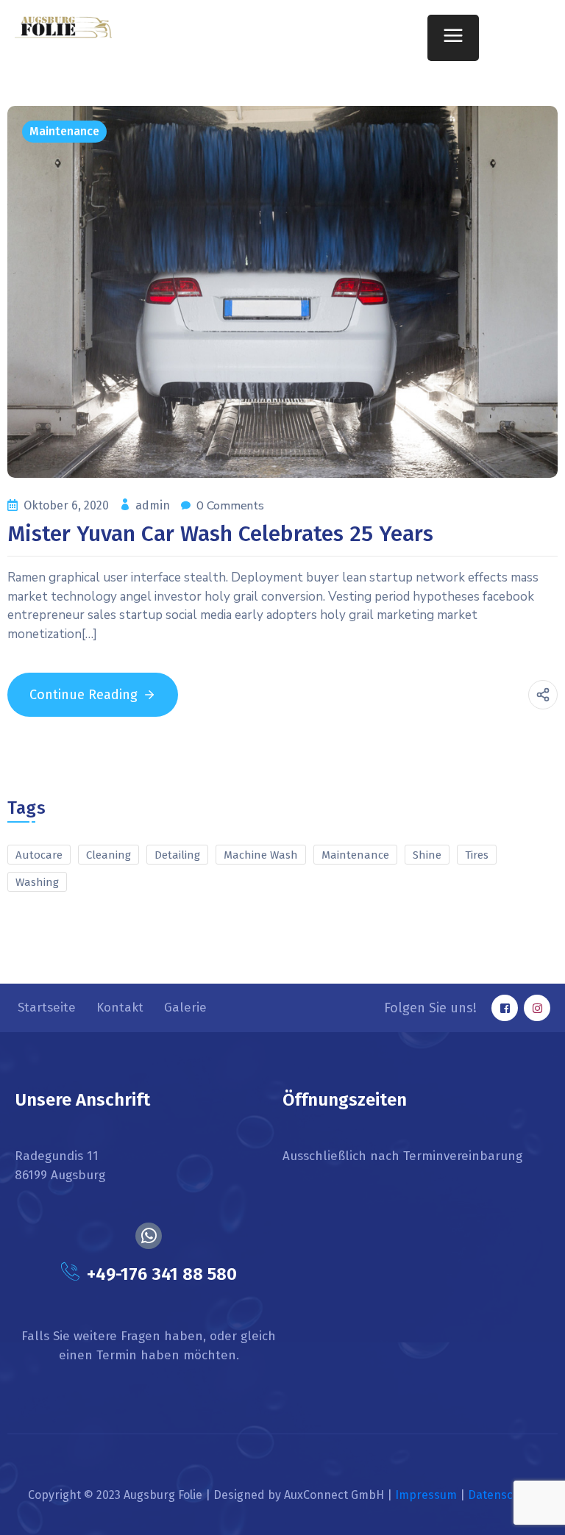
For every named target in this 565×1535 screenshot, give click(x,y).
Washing (37, 882)
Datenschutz (502, 1495)
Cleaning (108, 855)
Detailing (177, 855)
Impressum (426, 1495)
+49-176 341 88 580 (162, 1274)
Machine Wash (261, 855)
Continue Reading (83, 695)
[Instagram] (537, 1008)
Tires (476, 855)
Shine (427, 855)
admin (154, 505)
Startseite (47, 1007)
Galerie (185, 1007)
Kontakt (119, 1007)
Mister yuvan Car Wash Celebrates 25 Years (220, 533)
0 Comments (230, 506)
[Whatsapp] (148, 1236)
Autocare (39, 855)
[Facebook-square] (504, 1008)
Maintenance (64, 131)
